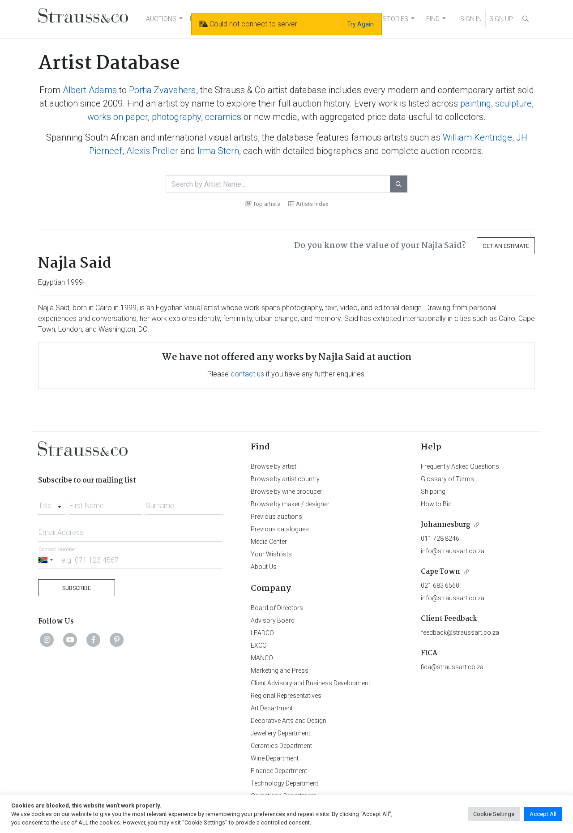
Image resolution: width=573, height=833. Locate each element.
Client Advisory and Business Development (310, 683)
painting (475, 103)
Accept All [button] (543, 814)
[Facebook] (94, 639)
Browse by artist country (285, 479)
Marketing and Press (279, 670)
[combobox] (51, 503)
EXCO (259, 645)
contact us (247, 374)
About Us (264, 566)
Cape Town (440, 571)
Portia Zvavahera (162, 90)
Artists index (312, 204)
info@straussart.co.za (452, 551)
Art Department (272, 708)
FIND (433, 18)
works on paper (117, 116)
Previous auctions (276, 516)
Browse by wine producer (286, 491)
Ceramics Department (281, 745)
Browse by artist (273, 466)
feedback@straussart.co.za (460, 632)
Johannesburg (445, 524)
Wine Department (275, 758)
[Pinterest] (117, 639)
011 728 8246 (440, 538)
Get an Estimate (506, 246)
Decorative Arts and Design (288, 720)
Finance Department (279, 770)
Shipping (433, 491)
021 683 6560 (440, 585)
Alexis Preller (152, 150)
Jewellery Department (280, 733)
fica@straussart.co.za (452, 667)
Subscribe (76, 588)
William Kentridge (477, 137)
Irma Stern (218, 150)
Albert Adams (90, 90)
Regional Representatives (286, 695)
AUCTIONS (161, 18)
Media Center (269, 541)
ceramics (223, 116)
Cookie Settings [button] (493, 814)
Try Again (360, 24)
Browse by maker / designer (290, 504)
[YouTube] (70, 639)
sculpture (513, 103)
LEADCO (262, 632)
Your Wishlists (271, 554)
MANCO (262, 658)
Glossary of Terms (447, 479)
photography (176, 116)
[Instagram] (47, 639)
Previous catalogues (280, 529)
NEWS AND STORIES (379, 18)
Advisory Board (273, 620)
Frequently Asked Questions (460, 466)
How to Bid (436, 504)
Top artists (266, 204)
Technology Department (284, 783)
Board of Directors (277, 607)
